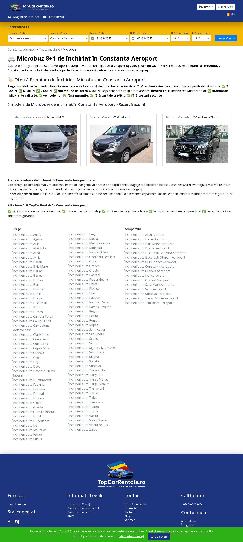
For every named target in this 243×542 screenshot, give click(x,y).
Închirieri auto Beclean (28, 275)
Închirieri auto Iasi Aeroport (144, 275)
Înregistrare (206, 7)
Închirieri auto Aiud (25, 244)
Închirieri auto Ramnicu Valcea (89, 307)
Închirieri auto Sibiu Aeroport (145, 289)
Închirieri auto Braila (27, 294)
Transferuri (56, 17)
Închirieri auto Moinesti (85, 248)
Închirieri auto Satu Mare (86, 334)
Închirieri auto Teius (82, 398)
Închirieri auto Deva (26, 366)
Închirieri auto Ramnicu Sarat (89, 302)
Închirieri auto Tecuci (83, 393)
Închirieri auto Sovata (83, 361)
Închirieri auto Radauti (84, 298)
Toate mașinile (49, 49)
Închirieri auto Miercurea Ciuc (89, 243)
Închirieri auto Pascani (84, 275)
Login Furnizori (17, 504)
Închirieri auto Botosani (29, 289)
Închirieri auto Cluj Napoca (31, 335)
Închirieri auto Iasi (25, 425)
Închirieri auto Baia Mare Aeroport (149, 244)
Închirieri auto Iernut (27, 434)
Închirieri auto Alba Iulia (29, 248)
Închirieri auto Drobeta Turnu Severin (33, 373)
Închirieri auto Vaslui (83, 416)
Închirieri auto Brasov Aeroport (146, 248)
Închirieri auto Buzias (27, 312)
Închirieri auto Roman (83, 320)
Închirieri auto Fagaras (28, 384)
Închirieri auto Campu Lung (31, 321)
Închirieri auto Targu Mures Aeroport (151, 298)
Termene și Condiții (79, 504)
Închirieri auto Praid (82, 293)
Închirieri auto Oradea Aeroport (147, 280)
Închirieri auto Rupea (83, 325)
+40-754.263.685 (191, 504)
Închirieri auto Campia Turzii (32, 316)
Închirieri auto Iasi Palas (29, 430)
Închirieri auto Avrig (26, 257)
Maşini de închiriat (26, 17)
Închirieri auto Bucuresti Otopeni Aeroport (154, 257)
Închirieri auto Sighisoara (86, 352)
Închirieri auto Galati (26, 403)
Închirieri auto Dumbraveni (31, 380)
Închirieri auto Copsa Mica (31, 348)
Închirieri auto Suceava (84, 366)
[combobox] (28, 38)
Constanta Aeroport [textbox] (21, 38)
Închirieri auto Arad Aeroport (145, 235)
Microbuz (20, 117)
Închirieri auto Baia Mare (30, 266)
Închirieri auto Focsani (28, 398)
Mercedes (33, 117)
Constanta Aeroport (22, 49)
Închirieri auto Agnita (27, 239)
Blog (127, 516)
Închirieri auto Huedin (27, 416)
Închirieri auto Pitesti (83, 284)
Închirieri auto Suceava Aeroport (147, 294)
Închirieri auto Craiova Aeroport (147, 271)
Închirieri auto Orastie (84, 270)
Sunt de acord (159, 536)
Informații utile (133, 508)
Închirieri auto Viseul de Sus (88, 425)
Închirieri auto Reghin (83, 311)
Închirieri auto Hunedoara (30, 421)
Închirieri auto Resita (83, 316)
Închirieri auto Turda (83, 411)
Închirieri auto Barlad (27, 271)
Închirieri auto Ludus (27, 439)
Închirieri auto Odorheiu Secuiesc (91, 257)
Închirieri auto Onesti (83, 261)
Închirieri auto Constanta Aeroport (149, 266)
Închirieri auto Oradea (84, 266)
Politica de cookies (78, 512)
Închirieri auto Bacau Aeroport (146, 239)
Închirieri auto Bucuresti (29, 303)
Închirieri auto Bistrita (28, 280)
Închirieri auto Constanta (30, 344)
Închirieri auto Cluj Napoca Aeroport (150, 262)
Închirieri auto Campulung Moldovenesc (31, 327)
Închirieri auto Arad (26, 253)
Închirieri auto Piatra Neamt (88, 279)
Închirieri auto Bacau (27, 262)
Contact (129, 512)
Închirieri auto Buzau (27, 307)
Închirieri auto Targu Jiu (85, 375)
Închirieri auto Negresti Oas (88, 252)
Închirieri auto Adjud (26, 235)
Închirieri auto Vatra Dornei (88, 420)
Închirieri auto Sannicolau (86, 329)
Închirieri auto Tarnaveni (86, 388)
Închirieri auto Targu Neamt (88, 384)
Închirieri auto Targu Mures (88, 379)
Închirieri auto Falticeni (28, 389)
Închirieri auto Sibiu (82, 343)
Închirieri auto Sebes (83, 338)
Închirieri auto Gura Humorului (34, 412)
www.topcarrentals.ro (170, 531)
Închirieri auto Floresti (28, 394)
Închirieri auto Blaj (25, 285)
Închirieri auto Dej (25, 362)
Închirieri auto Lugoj (82, 234)
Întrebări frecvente (135, 504)
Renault (107, 117)
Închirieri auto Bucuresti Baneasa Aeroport (155, 253)
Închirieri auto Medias (83, 239)
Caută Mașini (225, 38)
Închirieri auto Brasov (27, 298)
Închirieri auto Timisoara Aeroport (149, 303)
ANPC (71, 516)
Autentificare (226, 7)
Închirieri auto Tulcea (83, 407)
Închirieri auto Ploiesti (84, 289)
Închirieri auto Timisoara (86, 402)
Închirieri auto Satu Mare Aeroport (149, 285)
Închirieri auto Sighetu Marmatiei (92, 348)
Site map (129, 520)
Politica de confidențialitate (84, 508)
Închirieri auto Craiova (28, 353)
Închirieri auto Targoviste (86, 370)
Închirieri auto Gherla (27, 407)
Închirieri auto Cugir (26, 357)
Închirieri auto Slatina (83, 357)
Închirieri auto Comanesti (30, 339)
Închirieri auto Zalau (82, 429)
